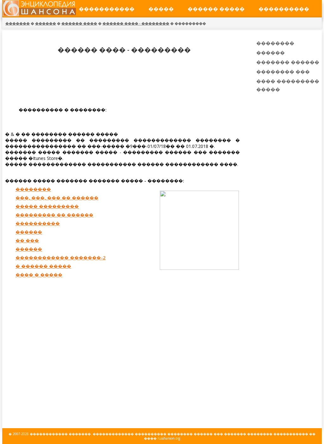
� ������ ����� (43, 266)
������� (17, 23)
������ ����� (216, 8)
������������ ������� (60, 434)
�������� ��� (283, 71)
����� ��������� (47, 206)
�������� (33, 189)
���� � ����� (39, 275)
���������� (284, 8)
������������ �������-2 (60, 258)
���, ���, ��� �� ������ (57, 198)
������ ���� (79, 23)
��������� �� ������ (54, 215)
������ (45, 23)
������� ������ (287, 62)
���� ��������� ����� (287, 85)
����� (161, 8)
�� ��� (27, 241)
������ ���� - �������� (136, 23)
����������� (106, 8)
